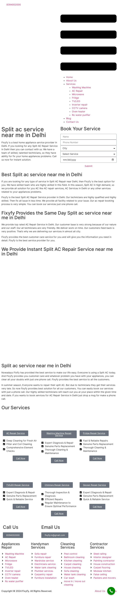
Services (70, 84)
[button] (88, 43)
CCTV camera (79, 108)
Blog (68, 118)
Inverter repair (79, 104)
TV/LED (76, 101)
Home (69, 77)
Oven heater (78, 111)
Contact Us (72, 121)
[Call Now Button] (111, 591)
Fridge (75, 97)
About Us (71, 80)
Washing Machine (81, 87)
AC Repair (77, 90)
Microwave (78, 94)
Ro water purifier (81, 115)
